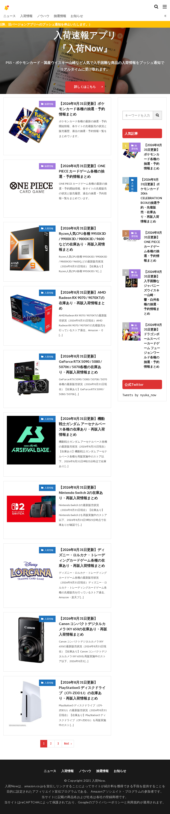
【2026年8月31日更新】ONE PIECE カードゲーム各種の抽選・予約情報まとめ (82, 171)
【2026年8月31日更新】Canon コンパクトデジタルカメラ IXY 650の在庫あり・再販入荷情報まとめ (83, 626)
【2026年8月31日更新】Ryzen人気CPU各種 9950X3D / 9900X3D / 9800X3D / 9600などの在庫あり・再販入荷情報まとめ (82, 238)
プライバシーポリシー (108, 802)
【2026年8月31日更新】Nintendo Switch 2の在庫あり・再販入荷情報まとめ (81, 492)
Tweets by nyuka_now (139, 395)
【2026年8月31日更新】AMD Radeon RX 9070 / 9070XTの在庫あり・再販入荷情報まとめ (82, 300)
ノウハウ (43, 16)
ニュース (9, 16)
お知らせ (77, 16)
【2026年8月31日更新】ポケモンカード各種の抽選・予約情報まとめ (82, 108)
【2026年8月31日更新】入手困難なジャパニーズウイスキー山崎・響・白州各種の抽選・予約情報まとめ (153, 292)
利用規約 (133, 802)
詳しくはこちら (85, 86)
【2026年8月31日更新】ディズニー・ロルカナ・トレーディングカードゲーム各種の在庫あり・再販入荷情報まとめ (82, 557)
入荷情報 (26, 16)
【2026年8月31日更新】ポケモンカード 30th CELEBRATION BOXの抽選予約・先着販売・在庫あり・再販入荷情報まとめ (151, 200)
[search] (157, 115)
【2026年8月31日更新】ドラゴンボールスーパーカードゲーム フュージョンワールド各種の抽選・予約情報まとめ (153, 345)
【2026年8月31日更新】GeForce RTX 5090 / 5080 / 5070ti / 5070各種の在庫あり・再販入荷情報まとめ (80, 364)
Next (66, 743)
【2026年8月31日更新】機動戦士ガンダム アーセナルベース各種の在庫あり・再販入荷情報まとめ (82, 426)
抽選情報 (60, 16)
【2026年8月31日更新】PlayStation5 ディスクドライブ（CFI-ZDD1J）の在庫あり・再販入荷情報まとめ (82, 690)
